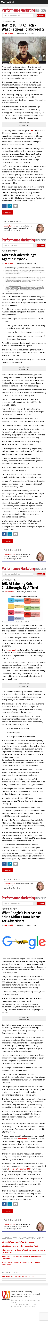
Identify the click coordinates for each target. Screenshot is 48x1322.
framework (11, 650)
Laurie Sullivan (10, 33)
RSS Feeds (27, 1294)
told (31, 130)
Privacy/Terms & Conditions (20, 1297)
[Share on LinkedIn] (10, 206)
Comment (7, 212)
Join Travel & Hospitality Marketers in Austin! (20, 1276)
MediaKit (28, 1292)
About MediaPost (17, 1292)
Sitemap (36, 1294)
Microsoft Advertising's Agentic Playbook (18, 1242)
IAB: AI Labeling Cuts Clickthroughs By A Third (20, 1246)
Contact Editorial (16, 1294)
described (22, 1138)
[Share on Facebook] (4, 206)
